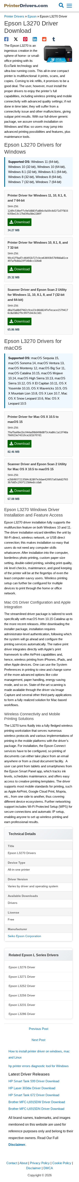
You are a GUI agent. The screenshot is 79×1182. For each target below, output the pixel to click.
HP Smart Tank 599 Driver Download (33, 1081)
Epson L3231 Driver (22, 1005)
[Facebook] (6, 39)
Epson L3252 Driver (22, 986)
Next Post (38, 1040)
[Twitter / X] (16, 39)
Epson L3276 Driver (22, 967)
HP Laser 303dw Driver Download (31, 1088)
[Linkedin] (35, 39)
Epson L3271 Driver (22, 976)
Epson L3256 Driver (22, 995)
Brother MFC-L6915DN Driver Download (36, 1108)
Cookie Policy (61, 1163)
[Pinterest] (25, 39)
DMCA (48, 1168)
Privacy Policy (40, 1163)
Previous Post (38, 1029)
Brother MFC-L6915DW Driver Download (36, 1102)
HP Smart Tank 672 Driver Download (33, 1095)
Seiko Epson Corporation (24, 936)
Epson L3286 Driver (22, 1014)
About (23, 1163)
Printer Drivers (14, 16)
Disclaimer (16, 1144)
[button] (61, 5)
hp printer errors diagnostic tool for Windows (38, 1066)
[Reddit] (44, 39)
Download (22, 222)
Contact (11, 1163)
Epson (32, 16)
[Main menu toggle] (69, 5)
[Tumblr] (54, 39)
